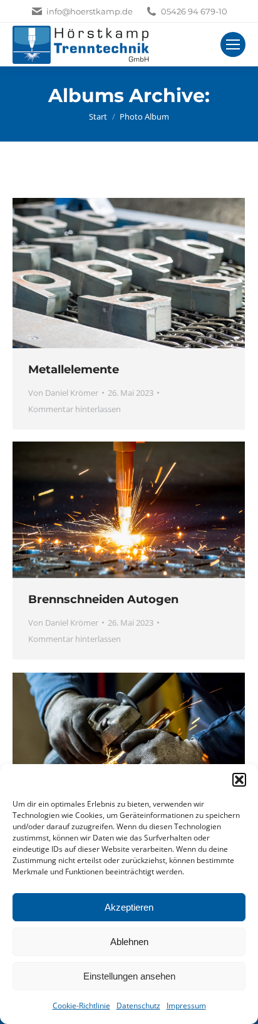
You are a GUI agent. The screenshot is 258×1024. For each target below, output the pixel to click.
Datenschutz (138, 1005)
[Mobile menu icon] (232, 44)
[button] (239, 779)
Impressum (186, 1005)
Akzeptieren (129, 907)
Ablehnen (129, 941)
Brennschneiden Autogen (103, 599)
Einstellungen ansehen (129, 976)
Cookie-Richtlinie (81, 1005)
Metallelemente (73, 369)
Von (63, 392)
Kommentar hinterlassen (74, 409)
